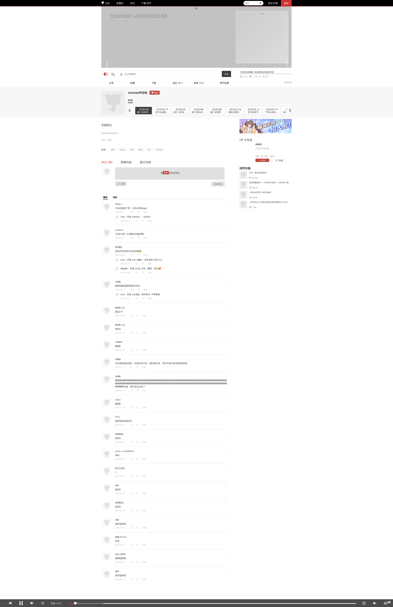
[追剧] (155, 93)
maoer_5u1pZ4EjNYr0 (124, 451)
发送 (226, 73)
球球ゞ (118, 485)
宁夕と (118, 416)
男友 (132, 149)
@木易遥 (135, 294)
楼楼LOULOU (120, 537)
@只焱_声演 (140, 268)
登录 (166, 172)
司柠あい (119, 204)
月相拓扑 (119, 342)
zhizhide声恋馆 (137, 93)
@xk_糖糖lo (137, 259)
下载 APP (146, 3)
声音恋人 (112, 20)
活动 (132, 3)
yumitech (119, 230)
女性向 (124, 20)
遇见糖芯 (119, 247)
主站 (107, 3)
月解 (117, 519)
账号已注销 (119, 468)
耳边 (149, 149)
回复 (145, 212)
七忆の (118, 399)
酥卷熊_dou (120, 307)
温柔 (113, 149)
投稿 (286, 3)
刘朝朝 (118, 359)
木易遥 (118, 281)
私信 (281, 160)
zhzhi (123, 216)
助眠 (140, 149)
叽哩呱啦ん (119, 434)
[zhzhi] (246, 150)
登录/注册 (273, 3)
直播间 (119, 3)
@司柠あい (136, 216)
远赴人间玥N (120, 554)
